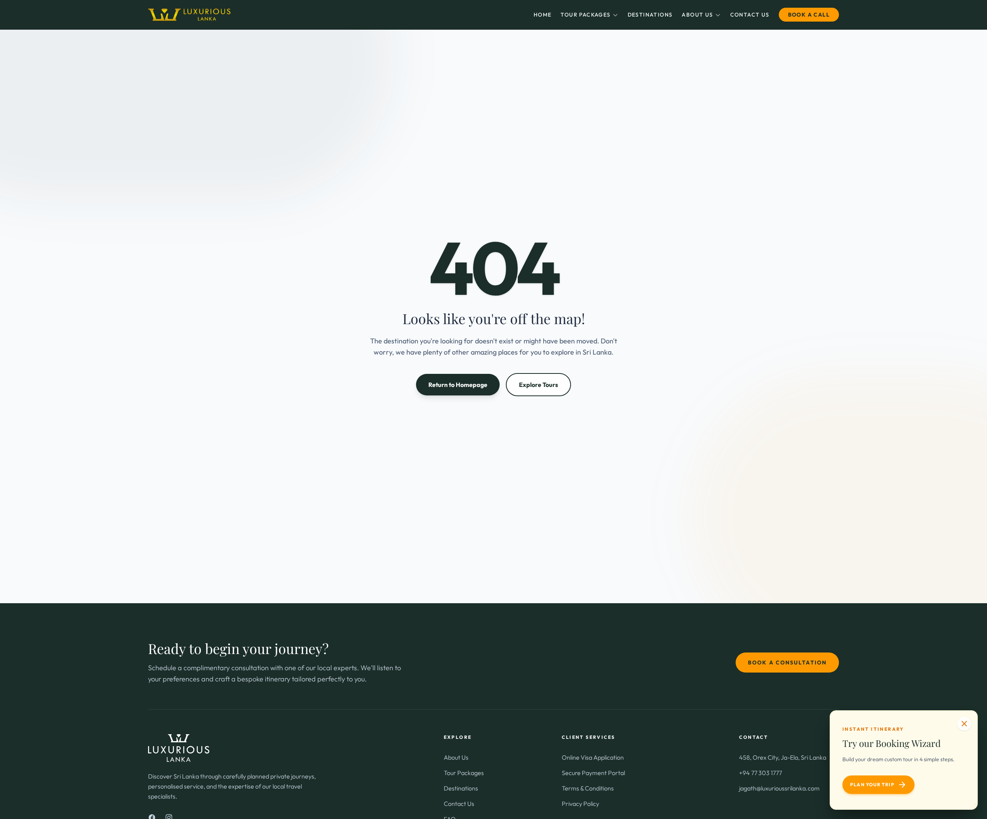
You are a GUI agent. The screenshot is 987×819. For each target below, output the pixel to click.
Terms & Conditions (588, 788)
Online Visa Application (593, 757)
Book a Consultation (787, 662)
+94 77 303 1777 (760, 773)
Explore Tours (538, 384)
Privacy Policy (580, 803)
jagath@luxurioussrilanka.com (779, 788)
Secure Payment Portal (593, 773)
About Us (697, 14)
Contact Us (750, 14)
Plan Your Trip (878, 784)
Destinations (650, 14)
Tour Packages (585, 14)
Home (543, 14)
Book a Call (809, 14)
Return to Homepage (457, 384)
